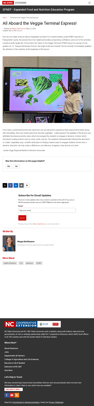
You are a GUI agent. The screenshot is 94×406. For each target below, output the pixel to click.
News (5, 18)
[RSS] (17, 395)
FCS (21, 263)
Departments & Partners (14, 356)
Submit (22, 218)
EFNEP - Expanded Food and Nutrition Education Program (38, 9)
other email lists (38, 224)
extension (29, 263)
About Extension (11, 348)
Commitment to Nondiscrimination (25, 402)
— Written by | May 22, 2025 (19, 29)
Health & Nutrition (10, 263)
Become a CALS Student (14, 363)
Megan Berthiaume (18, 29)
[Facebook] (6, 395)
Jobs (6, 352)
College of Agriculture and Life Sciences (21, 359)
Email (20, 206)
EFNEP (38, 263)
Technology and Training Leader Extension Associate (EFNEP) (35, 245)
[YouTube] (12, 395)
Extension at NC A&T (13, 367)
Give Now (8, 370)
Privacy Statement (56, 402)
